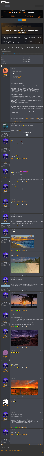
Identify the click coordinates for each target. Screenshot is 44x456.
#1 (42, 68)
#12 (42, 292)
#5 (42, 169)
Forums (7, 5)
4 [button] (25, 55)
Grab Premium (14, 121)
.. (27, 135)
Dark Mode (4, 452)
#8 (42, 214)
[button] (16, 6)
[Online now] (5, 128)
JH (11, 144)
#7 (42, 199)
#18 (42, 399)
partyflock (20, 144)
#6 (42, 184)
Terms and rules (28, 452)
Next (6, 66)
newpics (24, 144)
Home (2, 5)
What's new (12, 5)
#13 (42, 312)
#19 (42, 412)
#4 (42, 153)
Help (38, 452)
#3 (42, 138)
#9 (42, 229)
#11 (42, 277)
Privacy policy (34, 452)
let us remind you (28, 118)
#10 (42, 252)
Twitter (17, 76)
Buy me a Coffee (19, 121)
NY (13, 144)
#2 (42, 123)
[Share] (41, 68)
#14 (42, 329)
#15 (42, 350)
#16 (42, 363)
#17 (42, 378)
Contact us (22, 452)
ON (12, 144)
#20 (42, 429)
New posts (2, 7)
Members (19, 5)
